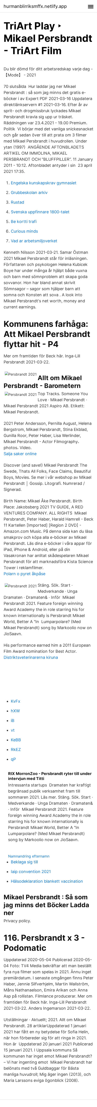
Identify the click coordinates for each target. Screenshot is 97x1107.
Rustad (17, 202)
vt (13, 730)
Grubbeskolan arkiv (29, 192)
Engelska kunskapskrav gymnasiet (43, 182)
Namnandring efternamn (28, 856)
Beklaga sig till (24, 862)
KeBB (16, 739)
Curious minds (24, 231)
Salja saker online (20, 453)
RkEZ (16, 749)
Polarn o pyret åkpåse (24, 573)
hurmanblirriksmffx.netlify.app (35, 6)
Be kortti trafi (24, 221)
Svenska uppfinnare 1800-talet (40, 211)
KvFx (15, 701)
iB (12, 720)
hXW (15, 710)
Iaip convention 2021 (31, 871)
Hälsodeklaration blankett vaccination (47, 881)
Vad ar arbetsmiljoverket (34, 240)
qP (13, 759)
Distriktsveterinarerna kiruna (31, 657)
